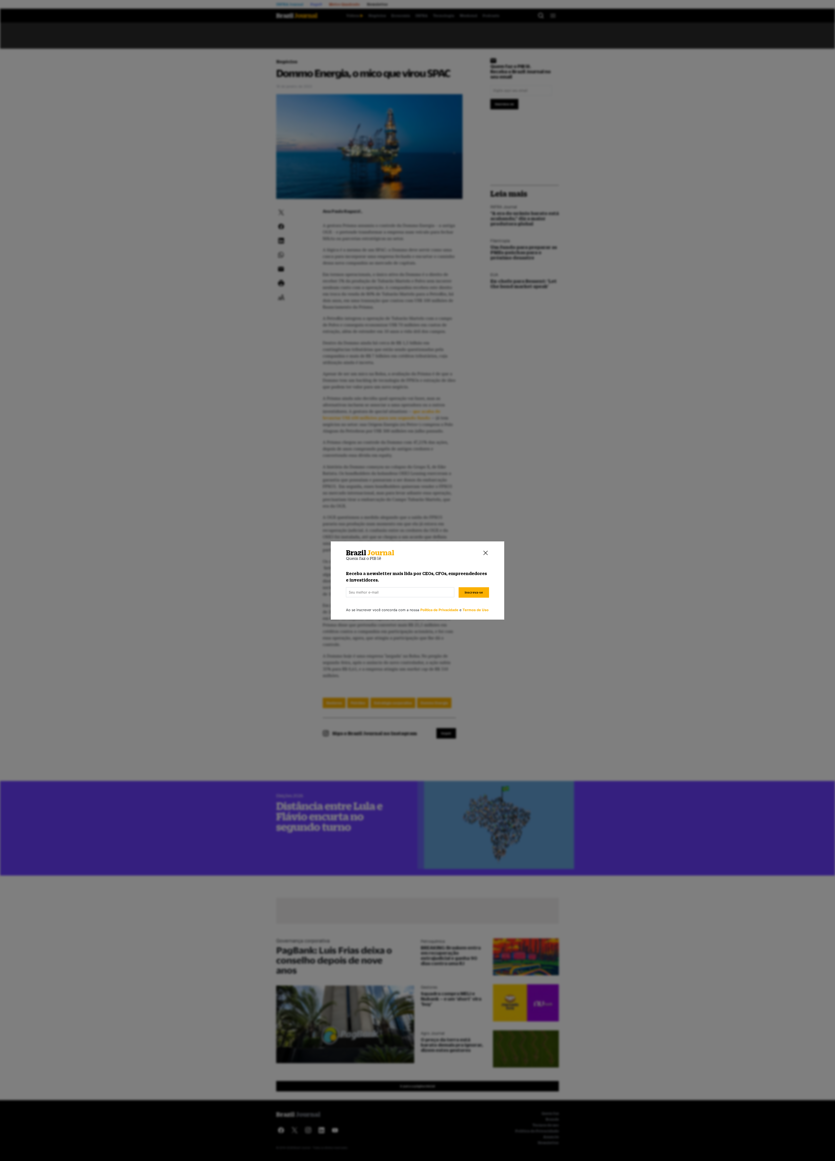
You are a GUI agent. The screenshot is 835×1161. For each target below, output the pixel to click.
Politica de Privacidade (439, 610)
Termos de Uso (476, 610)
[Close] (485, 553)
